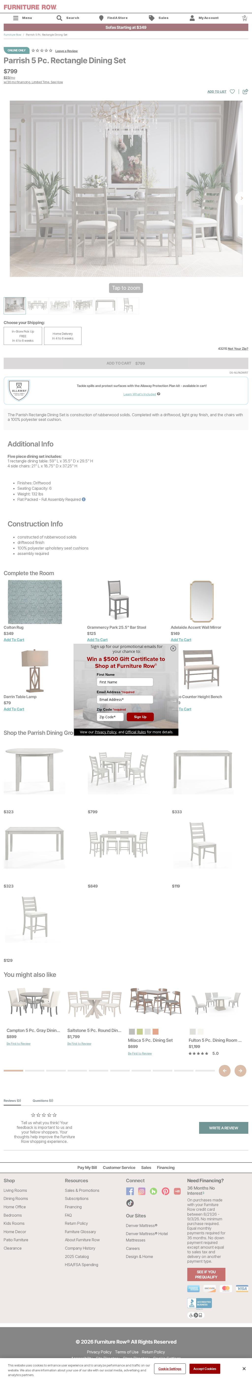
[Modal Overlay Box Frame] (126, 690)
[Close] (244, 1368)
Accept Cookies (205, 1368)
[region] (126, 1369)
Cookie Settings (169, 1368)
